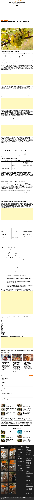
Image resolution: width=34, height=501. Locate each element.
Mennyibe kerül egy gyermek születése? (3, 488)
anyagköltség (7, 418)
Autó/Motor (19, 449)
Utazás (2, 330)
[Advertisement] (17, 13)
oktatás (14, 422)
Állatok (2, 319)
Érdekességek (3, 322)
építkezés (12, 424)
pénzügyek (26, 422)
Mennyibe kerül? (17, 1)
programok (21, 422)
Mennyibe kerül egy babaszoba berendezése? (4, 455)
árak (8, 424)
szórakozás (18, 423)
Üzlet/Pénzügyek (3, 399)
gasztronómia (23, 419)
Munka (2, 325)
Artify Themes (3, 498)
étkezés (25, 424)
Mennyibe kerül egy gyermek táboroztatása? (4, 465)
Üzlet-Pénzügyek (3, 332)
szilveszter (2, 423)
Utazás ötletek (3, 334)
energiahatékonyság (4, 419)
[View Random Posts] (1, 2)
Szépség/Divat (20, 461)
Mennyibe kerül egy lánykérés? (12, 489)
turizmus (2, 424)
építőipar (21, 424)
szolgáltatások (12, 423)
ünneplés (2, 426)
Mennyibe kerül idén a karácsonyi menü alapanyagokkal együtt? (17, 364)
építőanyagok (17, 424)
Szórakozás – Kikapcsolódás (5, 393)
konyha (27, 466)
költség (31, 466)
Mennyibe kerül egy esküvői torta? (5, 363)
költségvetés (28, 468)
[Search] (3, 2)
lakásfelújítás (6, 422)
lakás (2, 422)
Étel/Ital (2, 384)
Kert (1, 324)
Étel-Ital (2, 323)
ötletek (29, 424)
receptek (30, 422)
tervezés (27, 423)
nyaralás (10, 422)
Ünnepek (2, 331)
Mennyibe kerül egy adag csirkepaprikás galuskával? (28, 363)
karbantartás (28, 463)
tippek (30, 423)
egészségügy (28, 418)
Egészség (2, 321)
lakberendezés (28, 470)
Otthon (2, 326)
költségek (28, 467)
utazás (6, 424)
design (19, 418)
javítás (32, 419)
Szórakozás (2, 328)
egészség (23, 418)
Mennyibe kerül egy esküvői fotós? (12, 477)
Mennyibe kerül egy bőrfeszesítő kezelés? (3, 477)
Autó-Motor (2, 320)
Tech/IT (2, 395)
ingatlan (28, 419)
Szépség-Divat (3, 327)
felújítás (10, 419)
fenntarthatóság (15, 419)
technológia (23, 423)
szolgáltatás (7, 423)
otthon (17, 422)
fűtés (19, 419)
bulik (16, 418)
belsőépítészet (12, 418)
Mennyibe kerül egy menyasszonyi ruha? (12, 466)
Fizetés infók (3, 333)
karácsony (28, 464)
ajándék (2, 418)
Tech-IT (2, 329)
